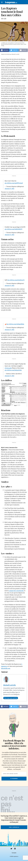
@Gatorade (8, 368)
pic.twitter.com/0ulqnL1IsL (13, 370)
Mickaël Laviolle (9, 685)
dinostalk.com (5, 668)
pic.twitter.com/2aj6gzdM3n (15, 324)
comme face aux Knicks (16, 591)
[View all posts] (10, 698)
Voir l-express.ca (14, 827)
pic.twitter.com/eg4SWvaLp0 (14, 183)
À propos (14, 853)
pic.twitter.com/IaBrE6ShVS (13, 229)
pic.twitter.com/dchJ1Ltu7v (16, 280)
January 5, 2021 (9, 188)
